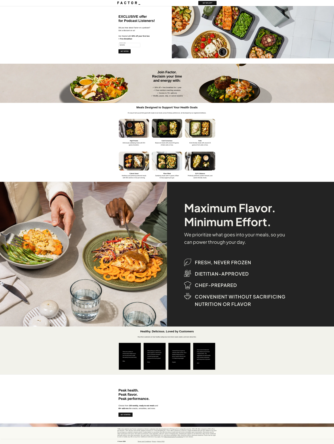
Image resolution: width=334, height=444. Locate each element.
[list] (167, 131)
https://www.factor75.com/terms (173, 437)
